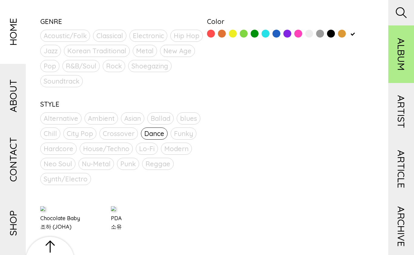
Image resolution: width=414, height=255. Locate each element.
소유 (116, 226)
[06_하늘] (265, 34)
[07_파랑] (276, 34)
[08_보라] (287, 34)
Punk (128, 164)
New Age (177, 51)
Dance (154, 133)
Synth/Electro (66, 179)
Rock (114, 66)
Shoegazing (150, 66)
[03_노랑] (233, 34)
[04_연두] (244, 34)
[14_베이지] (353, 34)
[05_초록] (255, 34)
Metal (145, 51)
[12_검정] (331, 34)
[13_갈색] (342, 34)
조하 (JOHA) (56, 226)
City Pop (80, 133)
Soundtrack (61, 81)
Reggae (157, 164)
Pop (50, 66)
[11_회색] (320, 34)
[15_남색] (364, 34)
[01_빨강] (211, 34)
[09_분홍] (298, 34)
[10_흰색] (309, 34)
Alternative (61, 118)
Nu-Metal (96, 164)
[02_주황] (222, 34)
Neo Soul (58, 164)
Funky (183, 133)
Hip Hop (186, 35)
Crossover (119, 133)
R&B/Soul (81, 66)
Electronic (148, 35)
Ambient (101, 118)
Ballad (160, 118)
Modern (176, 148)
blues (188, 118)
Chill (50, 133)
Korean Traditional (96, 51)
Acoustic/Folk (65, 35)
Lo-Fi (147, 148)
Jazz (51, 51)
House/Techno (106, 148)
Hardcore (58, 148)
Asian (132, 118)
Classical (109, 35)
